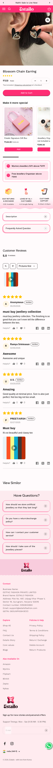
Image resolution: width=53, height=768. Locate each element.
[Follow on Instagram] (12, 744)
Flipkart (6, 674)
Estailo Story (9, 640)
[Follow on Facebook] (5, 744)
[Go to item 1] (11, 279)
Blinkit (6, 679)
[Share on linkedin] (48, 328)
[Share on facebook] (37, 328)
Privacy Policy (36, 625)
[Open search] (6, 266)
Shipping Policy (36, 635)
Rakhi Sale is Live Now (26, 3)
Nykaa (6, 688)
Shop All (7, 625)
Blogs (5, 650)
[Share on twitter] (43, 328)
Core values (8, 645)
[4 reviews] (26, 76)
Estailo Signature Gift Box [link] (15, 138)
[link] (18, 121)
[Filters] (13, 266)
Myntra (6, 669)
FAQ (5, 630)
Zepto (5, 684)
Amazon (6, 664)
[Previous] (3, 2)
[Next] (49, 2)
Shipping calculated (22, 85)
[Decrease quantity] (35, 81)
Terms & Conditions (38, 630)
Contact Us (8, 635)
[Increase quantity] (46, 81)
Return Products (37, 650)
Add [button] (18, 149)
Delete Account (36, 645)
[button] (7, 75)
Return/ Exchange (38, 640)
